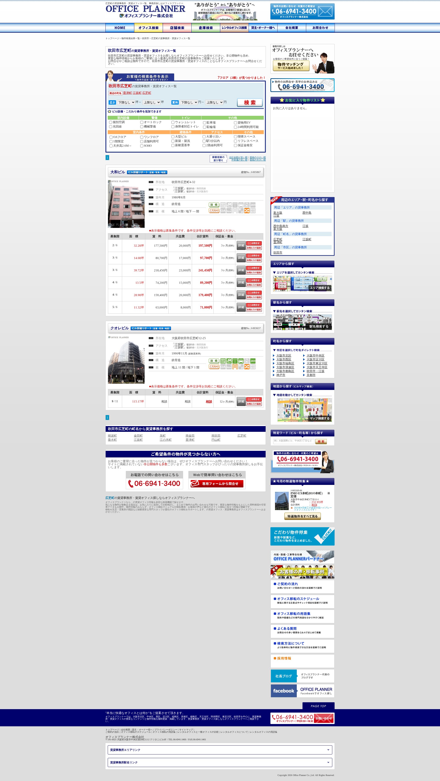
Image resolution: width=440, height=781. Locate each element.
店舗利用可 (151, 141)
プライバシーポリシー (165, 729)
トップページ (112, 729)
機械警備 (150, 126)
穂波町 (112, 435)
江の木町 (166, 439)
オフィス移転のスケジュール (136, 732)
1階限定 (118, 141)
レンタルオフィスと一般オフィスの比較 (198, 732)
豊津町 (127, 93)
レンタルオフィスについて (234, 732)
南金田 (190, 435)
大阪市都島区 (285, 371)
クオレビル (185, 328)
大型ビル (181, 136)
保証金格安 (245, 145)
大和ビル (185, 172)
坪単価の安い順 (239, 160)
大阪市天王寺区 (317, 367)
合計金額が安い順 (238, 157)
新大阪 (277, 212)
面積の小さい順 (258, 157)
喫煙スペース (247, 136)
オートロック (153, 122)
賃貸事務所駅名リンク (124, 762)
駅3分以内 (213, 141)
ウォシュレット (185, 122)
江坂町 (137, 93)
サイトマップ (186, 729)
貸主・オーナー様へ (142, 729)
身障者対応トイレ (187, 126)
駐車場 (211, 122)
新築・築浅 (182, 141)
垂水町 (112, 439)
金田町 (138, 435)
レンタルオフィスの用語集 (263, 732)
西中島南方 (280, 226)
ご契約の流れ (112, 732)
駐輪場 (211, 127)
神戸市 (280, 375)
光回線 (117, 126)
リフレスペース (248, 141)
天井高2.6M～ (122, 145)
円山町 (216, 439)
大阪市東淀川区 (317, 363)
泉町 (163, 435)
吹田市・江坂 (315, 371)
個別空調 (119, 122)
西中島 (306, 212)
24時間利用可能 (248, 127)
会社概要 (125, 729)
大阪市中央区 (315, 355)
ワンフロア (151, 137)
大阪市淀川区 (315, 359)
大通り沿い (213, 136)
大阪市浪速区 (285, 367)
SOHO (148, 145)
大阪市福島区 (285, 363)
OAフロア (119, 137)
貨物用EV (244, 122)
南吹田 (216, 435)
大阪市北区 (283, 355)
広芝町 (146, 93)
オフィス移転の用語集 (164, 732)
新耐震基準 (182, 145)
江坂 (276, 215)
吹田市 (277, 252)
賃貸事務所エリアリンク (125, 749)
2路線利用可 (214, 145)
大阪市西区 (283, 359)
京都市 (311, 375)
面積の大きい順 (258, 160)
